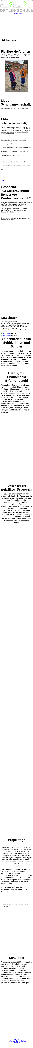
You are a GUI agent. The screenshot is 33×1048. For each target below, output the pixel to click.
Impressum (16, 1042)
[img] (16, 6)
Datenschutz (17, 1039)
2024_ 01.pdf (6, 333)
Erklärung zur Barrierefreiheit (17, 1041)
